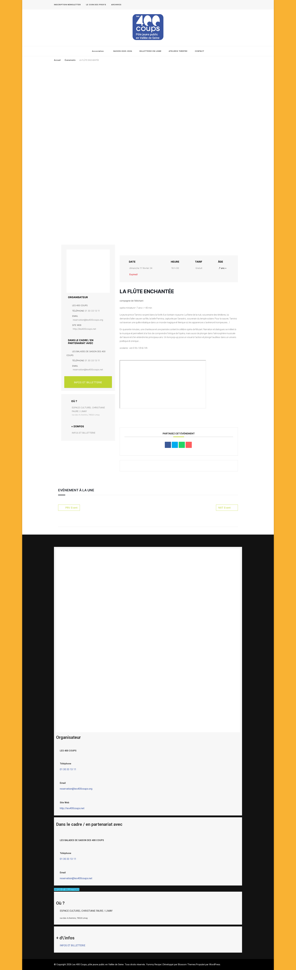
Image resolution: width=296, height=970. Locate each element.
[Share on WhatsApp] (182, 445)
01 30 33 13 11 (92, 310)
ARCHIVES (116, 5)
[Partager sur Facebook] (168, 445)
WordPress (214, 964)
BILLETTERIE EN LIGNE (150, 51)
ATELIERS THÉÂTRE (178, 51)
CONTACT (199, 51)
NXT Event (224, 507)
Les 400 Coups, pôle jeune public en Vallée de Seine (98, 964)
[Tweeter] (175, 445)
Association (98, 51)
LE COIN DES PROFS (96, 5)
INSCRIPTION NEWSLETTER (67, 5)
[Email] (189, 445)
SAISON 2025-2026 (122, 51)
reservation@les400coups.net (88, 369)
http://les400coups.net (84, 329)
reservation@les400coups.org (88, 319)
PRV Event (71, 507)
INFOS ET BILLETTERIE (88, 382)
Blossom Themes (186, 964)
